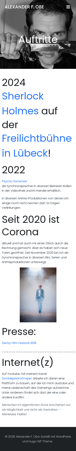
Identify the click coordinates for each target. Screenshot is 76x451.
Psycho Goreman (14, 181)
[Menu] (68, 7)
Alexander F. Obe (24, 7)
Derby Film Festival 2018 (19, 343)
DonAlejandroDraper (17, 378)
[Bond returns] (38, 295)
